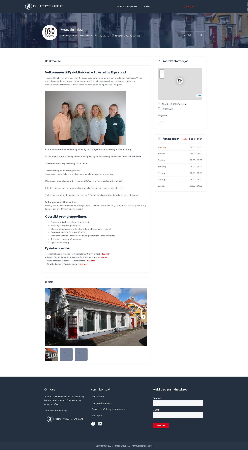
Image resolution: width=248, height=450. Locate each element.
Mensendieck (86, 35)
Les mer (106, 254)
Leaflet (199, 95)
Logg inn (190, 6)
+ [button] (162, 72)
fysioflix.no (135, 156)
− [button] (162, 76)
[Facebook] (93, 423)
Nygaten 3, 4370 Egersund (127, 35)
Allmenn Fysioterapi (69, 35)
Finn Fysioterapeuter (127, 6)
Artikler (146, 6)
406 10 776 (103, 35)
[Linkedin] (100, 423)
